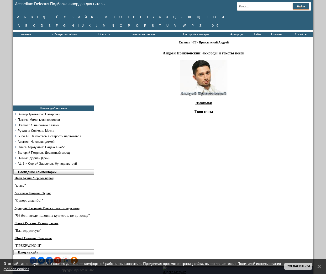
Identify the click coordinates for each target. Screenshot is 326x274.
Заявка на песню (143, 34)
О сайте (300, 34)
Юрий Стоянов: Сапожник (33, 238)
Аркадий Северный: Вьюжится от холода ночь (47, 208)
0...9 (215, 25)
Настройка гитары (196, 34)
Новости (104, 34)
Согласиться (298, 266)
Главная (25, 34)
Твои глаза (204, 112)
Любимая (203, 103)
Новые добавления (53, 108)
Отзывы (276, 34)
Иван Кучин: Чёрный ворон (34, 178)
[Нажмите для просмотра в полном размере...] (203, 94)
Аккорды (236, 34)
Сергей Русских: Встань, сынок (36, 223)
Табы (257, 34)
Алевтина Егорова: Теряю (33, 193)
